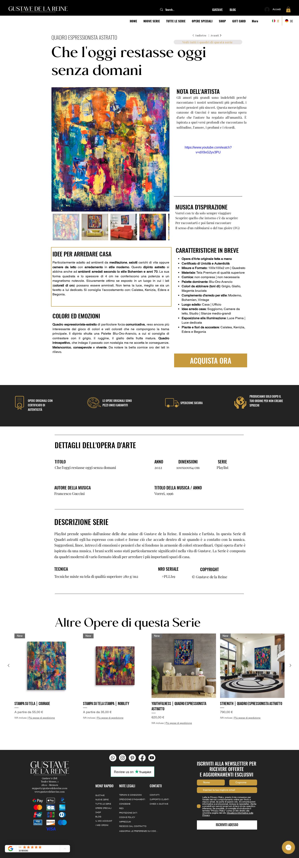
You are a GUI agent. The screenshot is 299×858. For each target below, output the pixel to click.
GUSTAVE (100, 795)
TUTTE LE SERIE (103, 804)
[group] (149, 684)
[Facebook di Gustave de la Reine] (142, 757)
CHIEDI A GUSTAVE (159, 804)
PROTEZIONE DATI (128, 812)
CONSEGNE (124, 804)
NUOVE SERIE (102, 799)
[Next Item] (164, 149)
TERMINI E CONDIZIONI (130, 795)
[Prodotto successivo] (290, 665)
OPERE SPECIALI (103, 808)
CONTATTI (155, 795)
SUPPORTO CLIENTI (159, 799)
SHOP (98, 812)
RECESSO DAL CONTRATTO (132, 826)
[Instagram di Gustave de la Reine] (122, 757)
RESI (121, 808)
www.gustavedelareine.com (50, 791)
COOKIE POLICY (127, 817)
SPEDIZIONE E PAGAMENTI (132, 799)
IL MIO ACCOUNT (103, 821)
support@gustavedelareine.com (49, 788)
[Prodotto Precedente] (8, 665)
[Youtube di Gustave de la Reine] (151, 757)
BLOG (98, 816)
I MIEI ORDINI (101, 825)
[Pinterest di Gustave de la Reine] (132, 757)
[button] (288, 9)
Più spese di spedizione (41, 717)
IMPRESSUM (125, 821)
